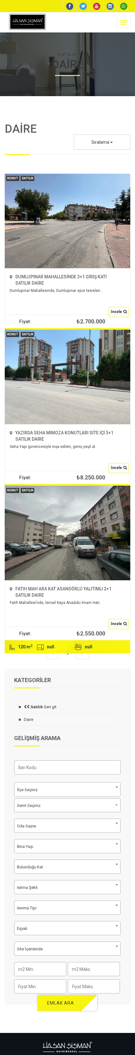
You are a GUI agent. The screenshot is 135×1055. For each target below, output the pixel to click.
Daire (28, 719)
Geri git (43, 706)
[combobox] (67, 826)
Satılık (27, 178)
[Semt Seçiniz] (18, 800)
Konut (12, 178)
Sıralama (100, 142)
